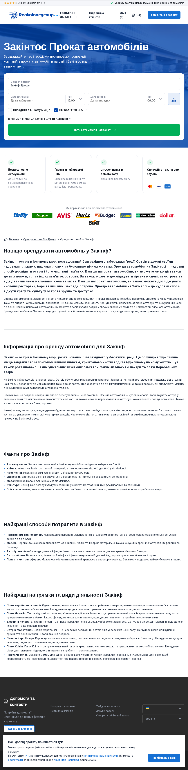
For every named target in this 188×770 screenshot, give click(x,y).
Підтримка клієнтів (96, 15)
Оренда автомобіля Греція (39, 239)
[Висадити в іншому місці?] (10, 110)
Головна (14, 239)
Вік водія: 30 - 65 (71, 110)
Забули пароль (105, 711)
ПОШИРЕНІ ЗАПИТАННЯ (68, 15)
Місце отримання (20, 81)
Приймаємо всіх (164, 758)
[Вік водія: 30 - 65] (56, 110)
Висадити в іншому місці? (31, 110)
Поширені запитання (62, 706)
